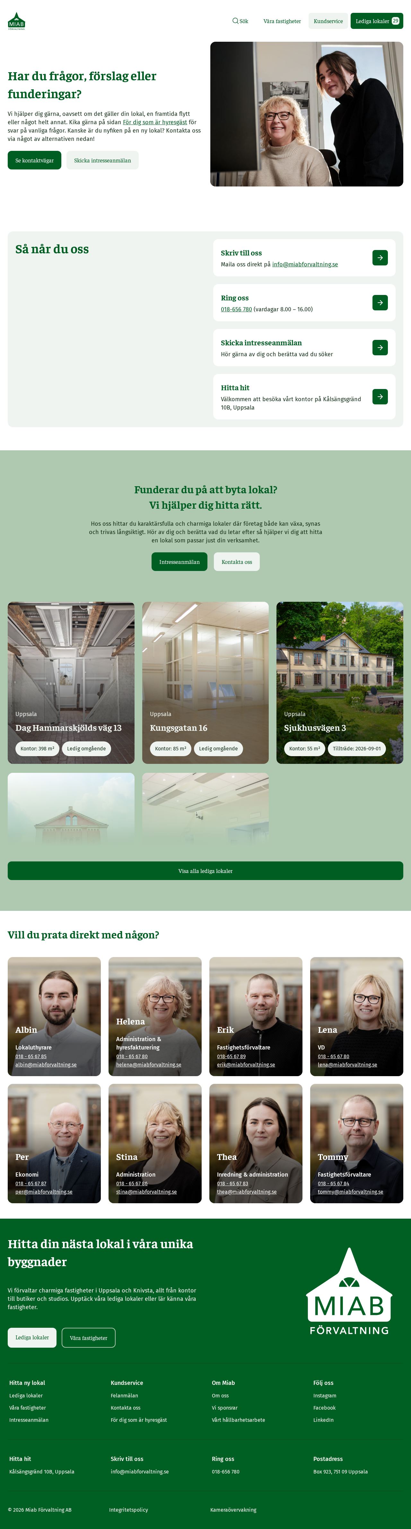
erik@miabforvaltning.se (246, 1065)
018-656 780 (226, 1472)
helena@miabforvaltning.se (148, 1065)
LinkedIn (323, 1420)
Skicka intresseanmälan (102, 160)
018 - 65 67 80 (132, 1056)
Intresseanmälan (179, 561)
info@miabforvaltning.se (140, 1472)
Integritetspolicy (128, 1510)
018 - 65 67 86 (132, 1183)
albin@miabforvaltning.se (46, 1065)
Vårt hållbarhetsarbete (238, 1420)
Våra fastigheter (282, 20)
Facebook (324, 1408)
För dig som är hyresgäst (155, 122)
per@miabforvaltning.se (44, 1192)
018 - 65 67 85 (31, 1056)
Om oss (220, 1396)
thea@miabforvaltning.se (247, 1192)
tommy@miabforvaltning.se (350, 1192)
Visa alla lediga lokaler (205, 870)
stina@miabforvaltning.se (146, 1192)
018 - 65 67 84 (333, 1183)
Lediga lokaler (377, 20)
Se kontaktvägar (34, 160)
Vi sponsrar (225, 1408)
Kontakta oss (237, 561)
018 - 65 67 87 (30, 1183)
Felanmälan (124, 1396)
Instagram (325, 1396)
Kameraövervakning (233, 1510)
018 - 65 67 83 (232, 1183)
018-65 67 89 (231, 1056)
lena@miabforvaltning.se (347, 1065)
